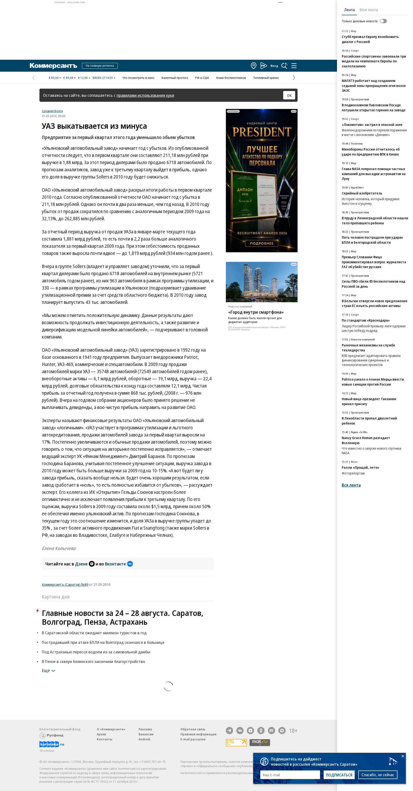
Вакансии (146, 734)
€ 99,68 (68, 77)
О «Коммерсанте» (111, 729)
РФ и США (202, 77)
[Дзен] (250, 730)
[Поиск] (284, 65)
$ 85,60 (54, 77)
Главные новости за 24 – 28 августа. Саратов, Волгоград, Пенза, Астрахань (122, 617)
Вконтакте (115, 564)
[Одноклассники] (261, 730)
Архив (101, 734)
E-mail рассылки (193, 739)
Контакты (104, 739)
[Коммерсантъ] (53, 65)
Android (144, 739)
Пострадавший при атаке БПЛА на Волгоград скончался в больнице (103, 642)
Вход (274, 66)
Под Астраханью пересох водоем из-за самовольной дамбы (96, 652)
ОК (289, 95)
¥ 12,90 (83, 77)
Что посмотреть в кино (138, 77)
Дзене (81, 564)
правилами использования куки (145, 95)
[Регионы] (253, 65)
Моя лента (368, 9)
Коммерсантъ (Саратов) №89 (65, 584)
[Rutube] (271, 730)
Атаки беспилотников (231, 77)
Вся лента (351, 485)
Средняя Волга (52, 111)
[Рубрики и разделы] (294, 65)
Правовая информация (198, 734)
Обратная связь (192, 729)
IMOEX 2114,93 (102, 77)
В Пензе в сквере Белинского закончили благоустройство (93, 661)
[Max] (282, 730)
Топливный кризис (266, 77)
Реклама (145, 729)
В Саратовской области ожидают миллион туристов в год (94, 632)
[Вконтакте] (240, 730)
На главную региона (100, 65)
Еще (46, 670)
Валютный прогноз (175, 77)
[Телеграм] (229, 730)
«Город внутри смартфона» (256, 312)
